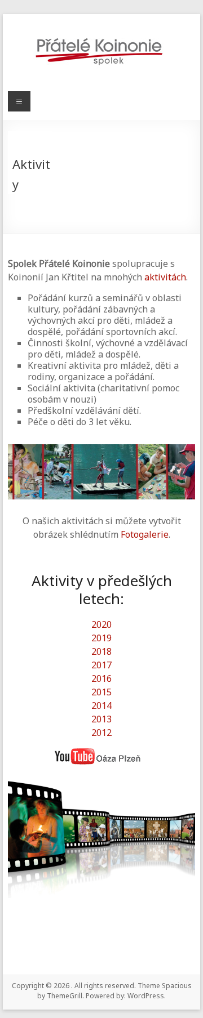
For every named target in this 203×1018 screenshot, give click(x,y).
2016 (101, 678)
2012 (101, 732)
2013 (101, 719)
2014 (101, 705)
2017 (101, 665)
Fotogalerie (145, 534)
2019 (101, 638)
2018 (101, 651)
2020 (101, 624)
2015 (101, 692)
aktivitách (165, 277)
